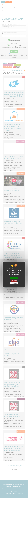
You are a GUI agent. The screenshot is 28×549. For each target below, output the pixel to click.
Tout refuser (14, 280)
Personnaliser (14, 283)
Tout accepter (14, 278)
